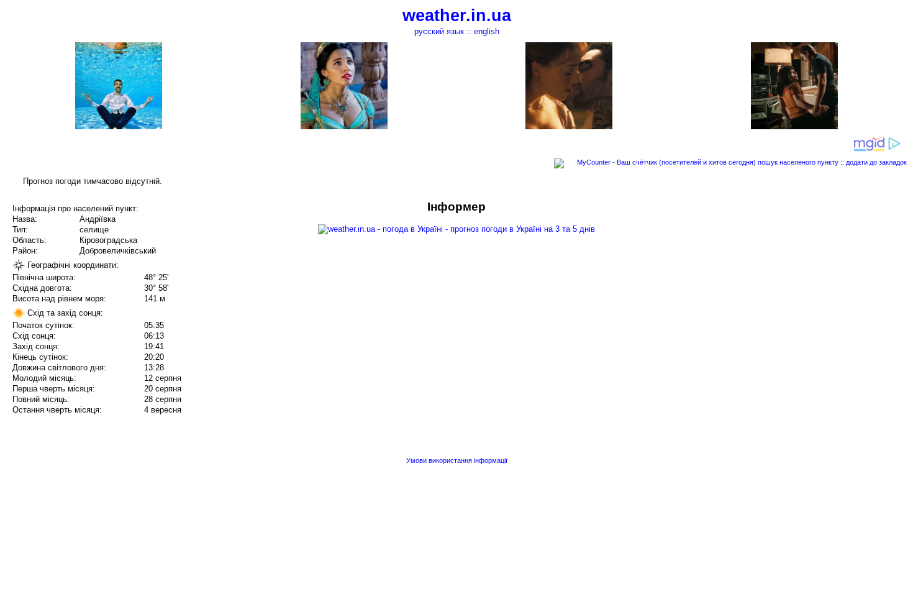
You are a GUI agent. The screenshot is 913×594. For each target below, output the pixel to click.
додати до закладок (876, 162)
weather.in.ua (456, 15)
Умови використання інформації (456, 460)
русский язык (439, 31)
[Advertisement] (787, 287)
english (486, 31)
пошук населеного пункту (798, 162)
